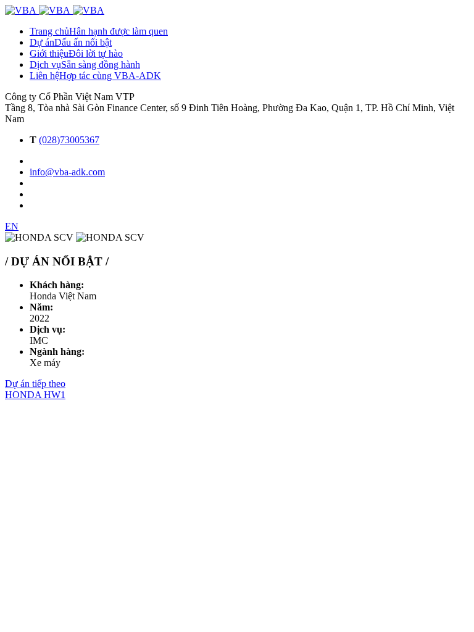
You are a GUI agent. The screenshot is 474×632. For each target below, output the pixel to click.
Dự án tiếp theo (35, 383)
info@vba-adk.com (67, 172)
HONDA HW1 (35, 394)
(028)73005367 (69, 140)
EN (12, 226)
